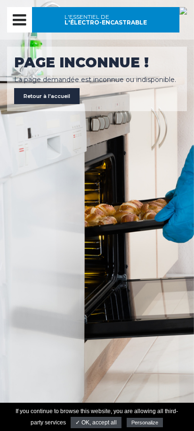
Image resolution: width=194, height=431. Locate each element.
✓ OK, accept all (96, 422)
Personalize (144, 422)
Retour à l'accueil (47, 96)
